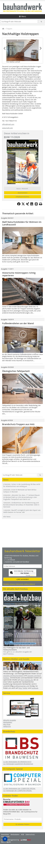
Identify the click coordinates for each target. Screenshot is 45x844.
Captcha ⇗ (30, 575)
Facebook (34, 688)
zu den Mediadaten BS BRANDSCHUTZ (17, 762)
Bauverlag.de (6, 842)
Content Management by (10, 840)
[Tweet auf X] (23, 205)
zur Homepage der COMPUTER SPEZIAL (17, 791)
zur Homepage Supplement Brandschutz (18, 764)
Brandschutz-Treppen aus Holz (18, 424)
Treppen (9, 29)
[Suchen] (41, 21)
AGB (22, 834)
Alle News (6, 517)
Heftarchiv (7, 726)
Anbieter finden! (23, 824)
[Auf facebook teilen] (19, 205)
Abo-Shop (6, 724)
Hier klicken (25, 573)
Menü (23, 16)
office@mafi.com (8, 124)
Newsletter (5, 834)
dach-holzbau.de (26, 680)
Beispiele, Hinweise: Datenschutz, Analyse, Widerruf (19, 584)
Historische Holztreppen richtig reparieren (18, 274)
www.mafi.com (7, 128)
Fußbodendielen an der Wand (18, 323)
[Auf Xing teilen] (27, 205)
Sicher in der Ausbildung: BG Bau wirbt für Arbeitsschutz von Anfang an (21, 485)
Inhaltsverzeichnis (22, 197)
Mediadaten (7, 722)
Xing (20, 688)
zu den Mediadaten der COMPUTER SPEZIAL (19, 788)
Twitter (25, 688)
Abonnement (22, 193)
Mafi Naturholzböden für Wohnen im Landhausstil (21, 223)
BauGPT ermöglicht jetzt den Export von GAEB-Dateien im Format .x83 (22, 511)
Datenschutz (30, 834)
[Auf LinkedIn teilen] (32, 205)
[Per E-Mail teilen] (36, 204)
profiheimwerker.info (21, 686)
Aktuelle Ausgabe (9, 720)
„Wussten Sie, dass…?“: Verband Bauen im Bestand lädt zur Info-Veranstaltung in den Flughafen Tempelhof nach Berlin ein (21, 497)
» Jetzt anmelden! (22, 579)
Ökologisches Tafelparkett (16, 371)
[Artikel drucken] (40, 204)
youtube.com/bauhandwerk (13, 676)
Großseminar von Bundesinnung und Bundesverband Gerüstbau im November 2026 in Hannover (21, 505)
